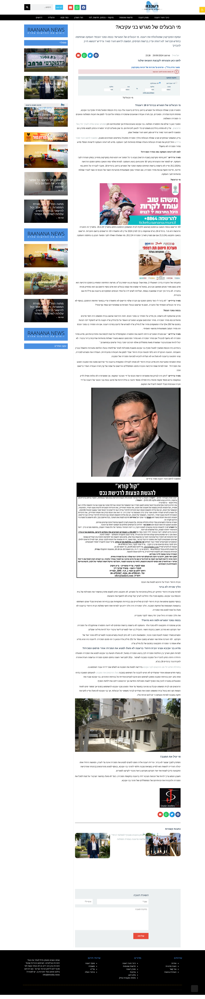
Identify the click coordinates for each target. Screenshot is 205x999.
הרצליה (51, 17)
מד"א (92, 969)
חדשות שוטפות (126, 17)
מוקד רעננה (90, 963)
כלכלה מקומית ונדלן (127, 978)
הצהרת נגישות (170, 972)
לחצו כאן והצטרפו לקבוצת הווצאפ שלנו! (159, 60)
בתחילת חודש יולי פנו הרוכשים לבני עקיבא (162, 667)
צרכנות (133, 972)
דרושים (39, 17)
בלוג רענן (132, 975)
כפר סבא (64, 17)
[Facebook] (83, 7)
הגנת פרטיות (171, 966)
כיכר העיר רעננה (161, 17)
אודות (174, 963)
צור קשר (173, 969)
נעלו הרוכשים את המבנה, (107, 672)
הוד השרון (78, 17)
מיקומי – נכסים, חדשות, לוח (101, 17)
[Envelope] (70, 7)
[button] (202, 10)
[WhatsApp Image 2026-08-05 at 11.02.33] (140, 204)
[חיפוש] (27, 7)
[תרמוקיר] (160, 259)
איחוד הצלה (90, 972)
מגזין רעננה (143, 17)
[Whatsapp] (77, 7)
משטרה (92, 966)
